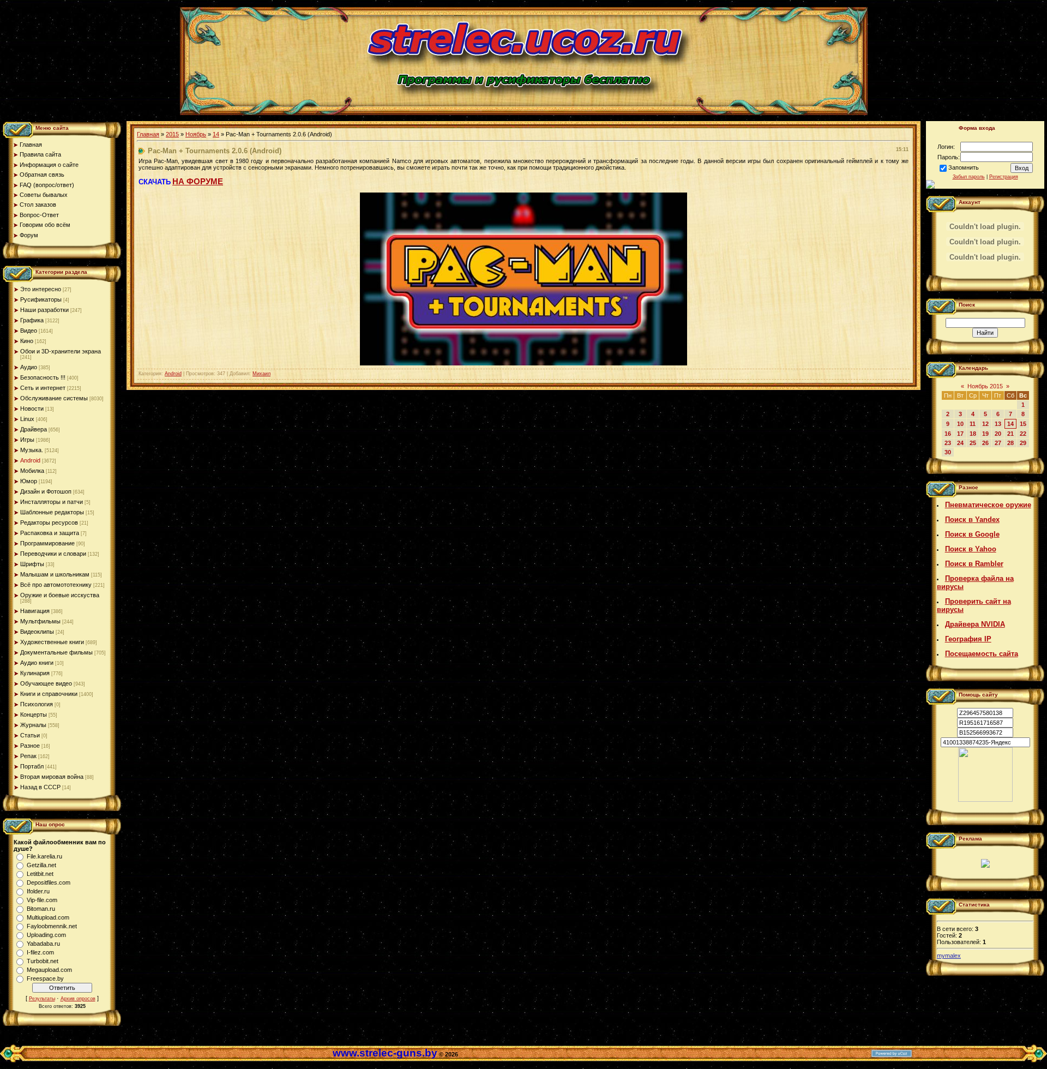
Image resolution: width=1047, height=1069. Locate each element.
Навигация (35, 611)
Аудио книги (36, 662)
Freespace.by (45, 978)
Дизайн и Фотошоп (45, 491)
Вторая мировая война (51, 776)
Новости (32, 408)
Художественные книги (52, 642)
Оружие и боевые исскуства (59, 595)
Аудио (28, 367)
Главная (148, 134)
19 (985, 433)
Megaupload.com (49, 969)
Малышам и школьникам (54, 574)
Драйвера (33, 429)
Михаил (261, 373)
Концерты (33, 714)
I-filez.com (40, 952)
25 (973, 443)
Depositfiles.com (48, 882)
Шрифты (32, 564)
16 (947, 433)
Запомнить (963, 167)
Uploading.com (46, 935)
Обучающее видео (46, 683)
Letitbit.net (40, 873)
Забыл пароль (969, 176)
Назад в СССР (40, 787)
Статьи (30, 735)
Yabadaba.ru (43, 943)
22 (1023, 433)
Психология (36, 704)
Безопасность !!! (42, 377)
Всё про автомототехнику (56, 584)
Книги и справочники (48, 693)
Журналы (33, 725)
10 (960, 424)
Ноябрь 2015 (985, 386)
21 (1010, 433)
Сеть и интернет (42, 388)
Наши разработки (44, 310)
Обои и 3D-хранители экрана (60, 351)
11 (973, 424)
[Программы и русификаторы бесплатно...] (985, 799)
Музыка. (31, 450)
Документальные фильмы (56, 652)
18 (973, 433)
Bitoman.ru (41, 908)
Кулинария (35, 673)
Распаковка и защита (49, 533)
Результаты (42, 998)
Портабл (32, 766)
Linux (27, 419)
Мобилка (32, 470)
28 (1010, 443)
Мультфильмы (40, 621)
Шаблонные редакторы (52, 512)
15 (1023, 424)
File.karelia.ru (44, 856)
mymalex (949, 955)
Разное (30, 745)
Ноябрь (195, 134)
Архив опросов (78, 998)
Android (30, 460)
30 (947, 452)
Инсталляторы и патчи (51, 502)
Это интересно (40, 289)
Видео (28, 330)
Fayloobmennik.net (52, 926)
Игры (27, 439)
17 (960, 433)
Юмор (28, 481)
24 (960, 443)
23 (947, 443)
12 (985, 424)
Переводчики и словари (53, 553)
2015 (172, 134)
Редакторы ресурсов (49, 522)
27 (998, 443)
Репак (28, 756)
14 (216, 134)
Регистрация (1003, 176)
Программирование (47, 543)
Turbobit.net (42, 961)
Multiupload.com (48, 917)
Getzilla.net (41, 865)
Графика (32, 320)
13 (998, 424)
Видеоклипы (37, 631)
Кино (26, 341)
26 (985, 443)
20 (998, 433)
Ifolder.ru (38, 891)
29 (1023, 443)
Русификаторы (41, 299)
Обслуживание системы (54, 398)
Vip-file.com (42, 900)
